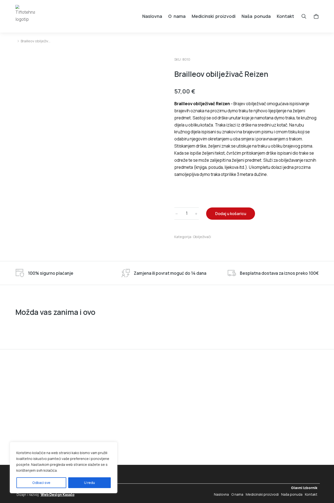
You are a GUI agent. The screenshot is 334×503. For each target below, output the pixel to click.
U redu (89, 482)
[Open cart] (316, 16)
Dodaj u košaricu (230, 213)
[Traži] (303, 16)
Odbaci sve (41, 482)
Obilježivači (202, 236)
